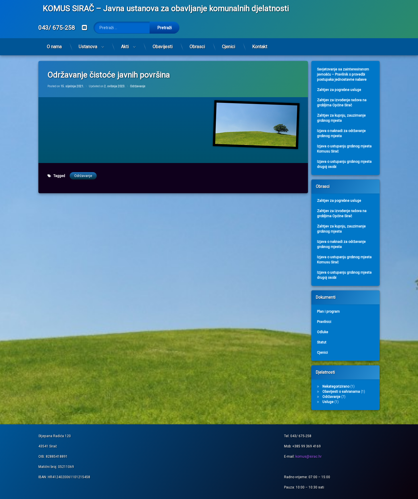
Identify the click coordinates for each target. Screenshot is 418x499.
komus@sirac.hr (308, 457)
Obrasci (197, 46)
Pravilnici (324, 322)
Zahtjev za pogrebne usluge (339, 90)
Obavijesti (163, 46)
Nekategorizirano (335, 386)
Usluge (328, 402)
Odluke (322, 332)
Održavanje (137, 86)
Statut (321, 342)
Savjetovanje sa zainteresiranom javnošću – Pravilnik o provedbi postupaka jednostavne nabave (343, 74)
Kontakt (259, 46)
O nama (54, 46)
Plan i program (328, 311)
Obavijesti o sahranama (341, 392)
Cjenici (228, 46)
